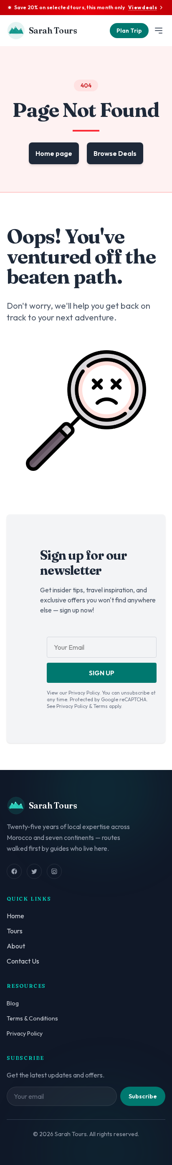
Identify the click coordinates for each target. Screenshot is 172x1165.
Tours (15, 931)
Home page (53, 153)
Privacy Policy (25, 1033)
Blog (13, 1003)
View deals (142, 7)
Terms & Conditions (32, 1018)
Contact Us (23, 961)
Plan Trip (129, 30)
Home (15, 916)
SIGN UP (101, 673)
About (16, 946)
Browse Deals (115, 153)
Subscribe (143, 1096)
